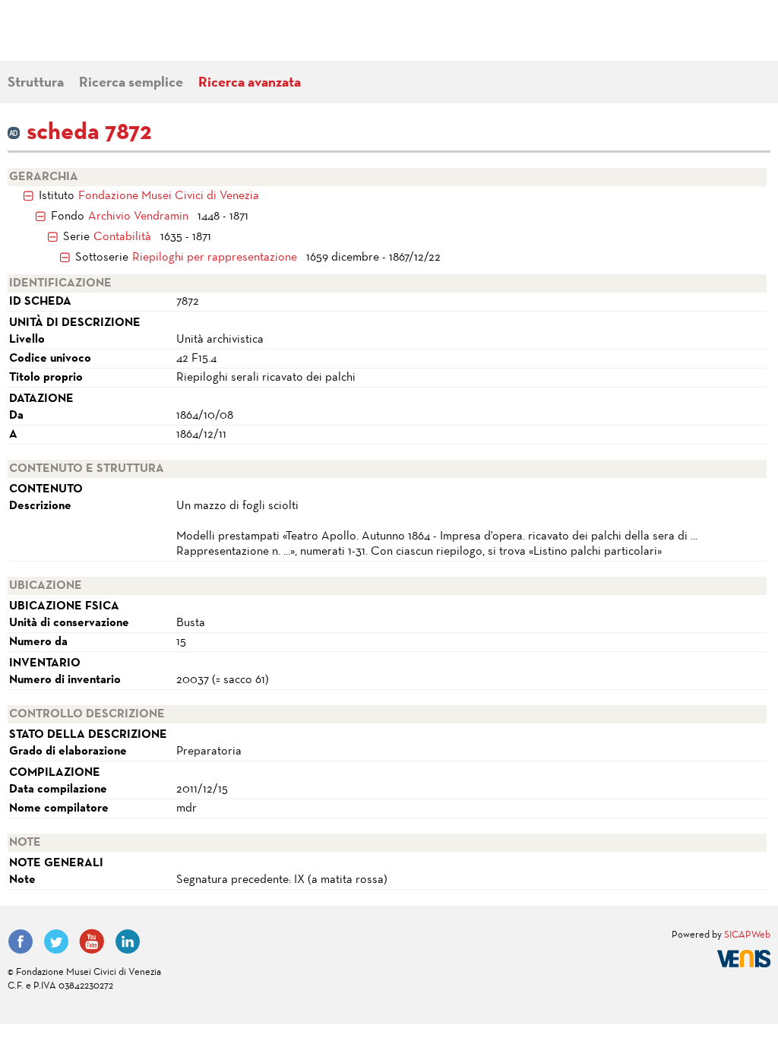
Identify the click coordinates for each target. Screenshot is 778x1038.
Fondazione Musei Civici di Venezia (168, 196)
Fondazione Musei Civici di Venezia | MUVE (70, 38)
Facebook (20, 941)
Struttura (36, 83)
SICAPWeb (747, 935)
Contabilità (122, 237)
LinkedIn (128, 941)
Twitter (56, 941)
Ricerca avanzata (249, 83)
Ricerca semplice (131, 83)
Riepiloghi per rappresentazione (214, 257)
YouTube (92, 941)
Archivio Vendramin (138, 216)
